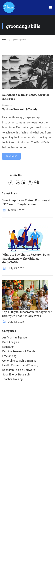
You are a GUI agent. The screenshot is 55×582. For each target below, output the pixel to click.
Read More (12, 155)
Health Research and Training (20, 365)
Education (8, 346)
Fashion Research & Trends (19, 109)
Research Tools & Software (18, 369)
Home (4, 40)
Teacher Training (12, 379)
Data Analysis (10, 342)
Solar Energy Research (16, 374)
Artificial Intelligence (14, 337)
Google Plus (17, 182)
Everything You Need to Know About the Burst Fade (25, 96)
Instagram (30, 182)
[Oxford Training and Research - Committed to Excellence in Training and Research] (8, 7)
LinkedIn (23, 182)
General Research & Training (19, 360)
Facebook (10, 182)
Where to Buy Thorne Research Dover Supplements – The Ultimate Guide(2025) (26, 258)
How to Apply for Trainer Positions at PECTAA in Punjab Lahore (26, 202)
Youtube (36, 182)
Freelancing (9, 356)
